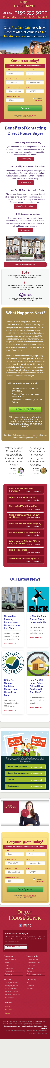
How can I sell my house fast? (25, 264)
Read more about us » (15, 946)
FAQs (6, 965)
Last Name (30, 70)
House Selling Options (17, 767)
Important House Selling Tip (22, 497)
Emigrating (30, 971)
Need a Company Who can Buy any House (24, 516)
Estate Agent (13, 786)
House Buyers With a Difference (24, 532)
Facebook (30, 986)
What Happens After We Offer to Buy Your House (24, 542)
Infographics (9, 968)
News (7, 962)
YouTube (30, 989)
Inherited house (32, 959)
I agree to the (39, 99)
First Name (10, 70)
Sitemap (31, 1021)
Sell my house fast (11, 983)
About (36, 1021)
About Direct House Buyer (25, 206)
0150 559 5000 (30, 435)
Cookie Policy (22, 1021)
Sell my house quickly (12, 994)
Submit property (25, 159)
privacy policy (39, 100)
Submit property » (25, 409)
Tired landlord (32, 965)
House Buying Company (18, 773)
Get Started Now (25, 182)
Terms (15, 1021)
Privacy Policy (7, 1021)
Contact (42, 1021)
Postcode (29, 88)
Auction (10, 780)
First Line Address (12, 88)
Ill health (30, 968)
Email (28, 79)
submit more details (30, 115)
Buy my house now (11, 991)
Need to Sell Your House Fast (23, 506)
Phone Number (11, 79)
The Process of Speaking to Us (24, 559)
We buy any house (11, 986)
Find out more (25, 230)
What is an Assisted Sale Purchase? (21, 490)
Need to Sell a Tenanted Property (25, 524)
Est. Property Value (13, 97)
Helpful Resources (18, 550)
